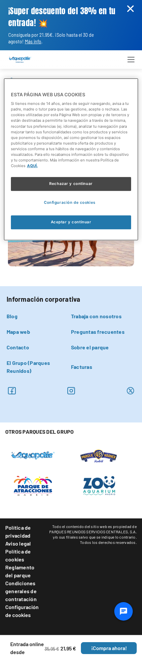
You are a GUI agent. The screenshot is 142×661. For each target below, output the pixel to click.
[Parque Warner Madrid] (98, 455)
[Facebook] (12, 390)
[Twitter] (130, 390)
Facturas (81, 367)
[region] (71, 159)
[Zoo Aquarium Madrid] (99, 485)
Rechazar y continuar (70, 183)
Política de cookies (18, 555)
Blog (12, 316)
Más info (33, 41)
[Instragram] (71, 390)
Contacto (18, 347)
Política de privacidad (18, 531)
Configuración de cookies (22, 611)
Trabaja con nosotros (96, 316)
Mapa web (18, 332)
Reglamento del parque (19, 571)
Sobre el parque (90, 347)
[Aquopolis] (33, 454)
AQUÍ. (32, 165)
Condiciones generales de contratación (21, 591)
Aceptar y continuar (71, 222)
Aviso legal (18, 543)
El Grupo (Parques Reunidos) (28, 367)
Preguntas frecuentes (97, 332)
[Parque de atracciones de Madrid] (33, 485)
